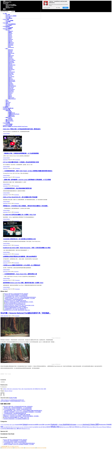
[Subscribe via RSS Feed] (7, 447)
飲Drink (7, 101)
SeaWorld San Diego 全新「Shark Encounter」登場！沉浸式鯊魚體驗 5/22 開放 (26, 247)
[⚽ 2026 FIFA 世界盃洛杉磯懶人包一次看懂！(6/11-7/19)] (14, 303)
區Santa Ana (10, 88)
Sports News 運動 (6, 109)
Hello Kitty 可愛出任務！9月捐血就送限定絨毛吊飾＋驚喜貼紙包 (22, 129)
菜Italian (10, 38)
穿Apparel (104, 426)
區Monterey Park (11, 80)
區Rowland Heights (12, 85)
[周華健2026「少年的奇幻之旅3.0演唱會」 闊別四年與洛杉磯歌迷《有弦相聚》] (18, 301)
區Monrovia (10, 78)
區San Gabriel (11, 87)
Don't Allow (58, 7)
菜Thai (9, 46)
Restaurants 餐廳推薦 (7, 28)
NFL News (8, 121)
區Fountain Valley (11, 64)
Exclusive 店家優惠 (9, 20)
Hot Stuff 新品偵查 (9, 27)
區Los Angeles (11, 76)
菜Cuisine (8, 29)
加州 (34, 388)
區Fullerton (10, 66)
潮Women (94, 426)
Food (58, 424)
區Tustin (10, 94)
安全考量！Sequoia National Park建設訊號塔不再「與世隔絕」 (26, 313)
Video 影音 (40, 426)
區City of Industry (11, 60)
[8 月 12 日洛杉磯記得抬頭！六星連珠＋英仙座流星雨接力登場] (15, 296)
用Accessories (99, 426)
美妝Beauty (109, 426)
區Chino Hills (11, 59)
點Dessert (8, 105)
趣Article (15, 428)
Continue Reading (6, 133)
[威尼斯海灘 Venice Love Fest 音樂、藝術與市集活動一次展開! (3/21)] (16, 310)
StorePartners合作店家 (7, 125)
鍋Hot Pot (8, 104)
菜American (10, 31)
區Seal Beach (11, 90)
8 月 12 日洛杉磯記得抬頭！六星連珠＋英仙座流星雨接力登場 (21, 162)
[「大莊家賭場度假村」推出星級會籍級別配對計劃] (13, 299)
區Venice (10, 95)
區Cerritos (10, 57)
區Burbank (10, 56)
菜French (10, 35)
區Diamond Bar (11, 62)
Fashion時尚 (47, 424)
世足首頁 (10, 111)
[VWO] (48, 7)
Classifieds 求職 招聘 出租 (8, 108)
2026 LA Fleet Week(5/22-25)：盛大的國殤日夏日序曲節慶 (20, 197)
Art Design (2, 424)
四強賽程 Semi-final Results (13, 114)
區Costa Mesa (11, 61)
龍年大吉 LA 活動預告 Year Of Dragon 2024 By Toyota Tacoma (15, 126)
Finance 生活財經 (6, 122)
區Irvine (9, 70)
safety (22, 388)
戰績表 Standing (11, 116)
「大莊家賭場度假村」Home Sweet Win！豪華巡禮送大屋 (20, 274)
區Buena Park (11, 55)
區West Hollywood (12, 98)
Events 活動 (5, 22)
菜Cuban (10, 34)
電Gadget (24, 428)
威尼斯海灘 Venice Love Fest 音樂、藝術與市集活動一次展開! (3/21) (23, 282)
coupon (13, 424)
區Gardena (10, 67)
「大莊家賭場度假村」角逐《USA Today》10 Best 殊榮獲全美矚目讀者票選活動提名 (27, 171)
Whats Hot (7, 390)
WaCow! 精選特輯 (46, 426)
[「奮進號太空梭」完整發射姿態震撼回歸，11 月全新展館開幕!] (15, 294)
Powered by (45, 7)
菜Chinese (10, 33)
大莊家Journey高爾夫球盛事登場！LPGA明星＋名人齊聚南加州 (21, 265)
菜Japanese (10, 39)
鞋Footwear (28, 428)
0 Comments (17, 135)
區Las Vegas (10, 73)
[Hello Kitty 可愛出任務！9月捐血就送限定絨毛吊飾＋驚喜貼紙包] (15, 293)
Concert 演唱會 (9, 25)
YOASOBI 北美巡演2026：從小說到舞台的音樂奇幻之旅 (19, 239)
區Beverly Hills (11, 53)
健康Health (62, 426)
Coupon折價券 (18, 424)
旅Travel (10, 390)
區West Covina (11, 97)
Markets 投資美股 (9, 124)
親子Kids (4, 428)
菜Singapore (10, 43)
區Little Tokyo (11, 74)
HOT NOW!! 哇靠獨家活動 (11, 24)
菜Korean (10, 40)
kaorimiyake (5, 135)
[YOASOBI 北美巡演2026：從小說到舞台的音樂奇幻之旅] (14, 304)
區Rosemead (10, 84)
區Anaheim (10, 50)
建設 (42, 388)
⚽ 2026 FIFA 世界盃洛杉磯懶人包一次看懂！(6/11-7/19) (19, 214)
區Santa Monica (11, 89)
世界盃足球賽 (8, 110)
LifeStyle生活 (86, 424)
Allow (65, 7)
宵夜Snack (8, 103)
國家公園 (37, 388)
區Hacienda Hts (11, 69)
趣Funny (19, 428)
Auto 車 (5, 424)
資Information (9, 428)
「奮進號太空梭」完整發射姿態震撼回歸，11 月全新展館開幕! (21, 153)
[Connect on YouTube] (41, 447)
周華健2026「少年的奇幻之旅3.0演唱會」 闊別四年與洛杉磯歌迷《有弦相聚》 (25, 206)
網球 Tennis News (9, 119)
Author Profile (13, 397)
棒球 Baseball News (9, 120)
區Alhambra (10, 49)
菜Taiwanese (10, 45)
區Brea (9, 54)
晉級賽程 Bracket (11, 112)
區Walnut (10, 96)
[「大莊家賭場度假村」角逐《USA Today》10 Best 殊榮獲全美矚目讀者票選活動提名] (19, 297)
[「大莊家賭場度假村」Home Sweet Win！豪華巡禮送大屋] (14, 308)
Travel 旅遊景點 (35, 426)
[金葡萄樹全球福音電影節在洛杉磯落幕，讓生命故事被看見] (14, 306)
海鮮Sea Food (11, 42)
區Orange (10, 82)
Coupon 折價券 (6, 19)
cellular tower (9, 388)
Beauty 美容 (9, 424)
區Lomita (10, 75)
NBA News (10, 118)
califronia (4, 388)
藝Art (1, 428)
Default (25, 424)
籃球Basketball (9, 117)
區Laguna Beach (11, 71)
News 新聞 (95, 424)
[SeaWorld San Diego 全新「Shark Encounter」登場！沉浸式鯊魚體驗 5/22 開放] (18, 305)
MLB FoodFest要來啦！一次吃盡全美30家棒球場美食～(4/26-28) (13, 401)
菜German (10, 36)
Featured (54, 424)
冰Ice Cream (8, 102)
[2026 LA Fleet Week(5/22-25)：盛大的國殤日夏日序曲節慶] (14, 300)
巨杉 (40, 388)
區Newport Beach (11, 81)
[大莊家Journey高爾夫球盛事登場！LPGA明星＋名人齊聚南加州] (15, 307)
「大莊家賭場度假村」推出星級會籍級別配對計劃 (17, 188)
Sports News (10, 426)
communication (15, 388)
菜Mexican (10, 41)
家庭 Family (72, 426)
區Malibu (10, 77)
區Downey (10, 63)
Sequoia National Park (28, 388)
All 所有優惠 (8, 21)
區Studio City (11, 91)
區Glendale (10, 68)
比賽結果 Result (11, 115)
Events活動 (41, 424)
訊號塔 (44, 388)
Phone (19, 388)
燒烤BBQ (10, 32)
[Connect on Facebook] (29, 447)
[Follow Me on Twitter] (18, 447)
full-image (73, 424)
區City (7, 48)
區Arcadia (10, 52)
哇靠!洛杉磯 (4, 446)
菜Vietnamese (11, 47)
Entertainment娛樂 (33, 424)
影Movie (77, 427)
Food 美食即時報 (6, 26)
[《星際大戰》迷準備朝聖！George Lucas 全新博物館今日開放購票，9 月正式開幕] (19, 298)
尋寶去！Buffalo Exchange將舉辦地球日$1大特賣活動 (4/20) (12, 399)
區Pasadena (10, 83)
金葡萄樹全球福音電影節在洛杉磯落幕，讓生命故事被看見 (20, 256)
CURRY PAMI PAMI (4, 315)
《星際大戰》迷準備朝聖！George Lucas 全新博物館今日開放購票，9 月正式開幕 (27, 179)
